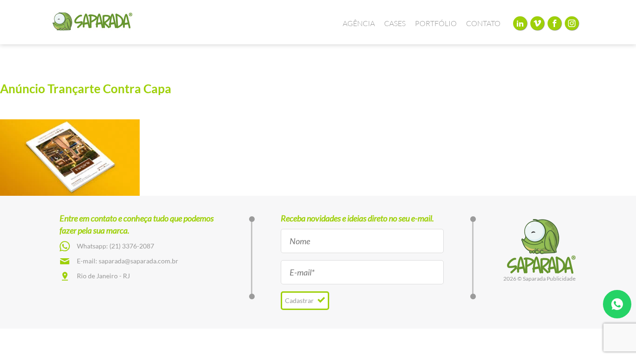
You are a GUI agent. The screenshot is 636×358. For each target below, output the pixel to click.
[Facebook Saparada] (555, 23)
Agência (359, 23)
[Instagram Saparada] (572, 23)
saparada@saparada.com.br (138, 261)
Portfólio (436, 23)
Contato (483, 23)
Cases (395, 23)
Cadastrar (300, 300)
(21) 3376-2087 (131, 246)
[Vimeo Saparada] (537, 23)
